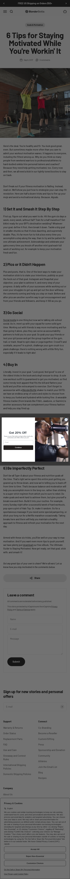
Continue (18, 447)
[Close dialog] (66, 419)
